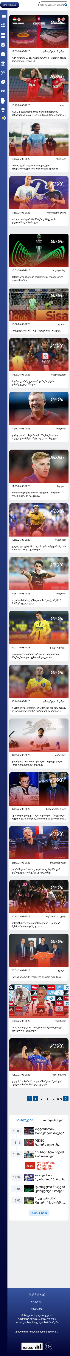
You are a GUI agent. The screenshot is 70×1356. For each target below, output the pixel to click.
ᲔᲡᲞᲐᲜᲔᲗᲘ (60, 540)
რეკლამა (37, 1301)
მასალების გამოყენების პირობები (36, 1322)
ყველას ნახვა (39, 1212)
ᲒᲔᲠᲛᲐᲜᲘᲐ (60, 755)
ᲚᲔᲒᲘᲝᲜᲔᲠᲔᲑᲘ (58, 647)
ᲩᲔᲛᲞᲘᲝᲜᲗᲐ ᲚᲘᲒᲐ (56, 809)
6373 (60, 1098)
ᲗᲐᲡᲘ (63, 105)
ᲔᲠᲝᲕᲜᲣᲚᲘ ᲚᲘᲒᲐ (56, 213)
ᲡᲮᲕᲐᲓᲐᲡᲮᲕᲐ (59, 270)
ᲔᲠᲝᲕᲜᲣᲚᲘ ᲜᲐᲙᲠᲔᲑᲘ (54, 51)
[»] (66, 1098)
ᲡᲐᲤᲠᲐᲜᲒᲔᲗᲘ (58, 375)
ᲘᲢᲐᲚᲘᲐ (61, 324)
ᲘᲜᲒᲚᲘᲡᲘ (61, 159)
